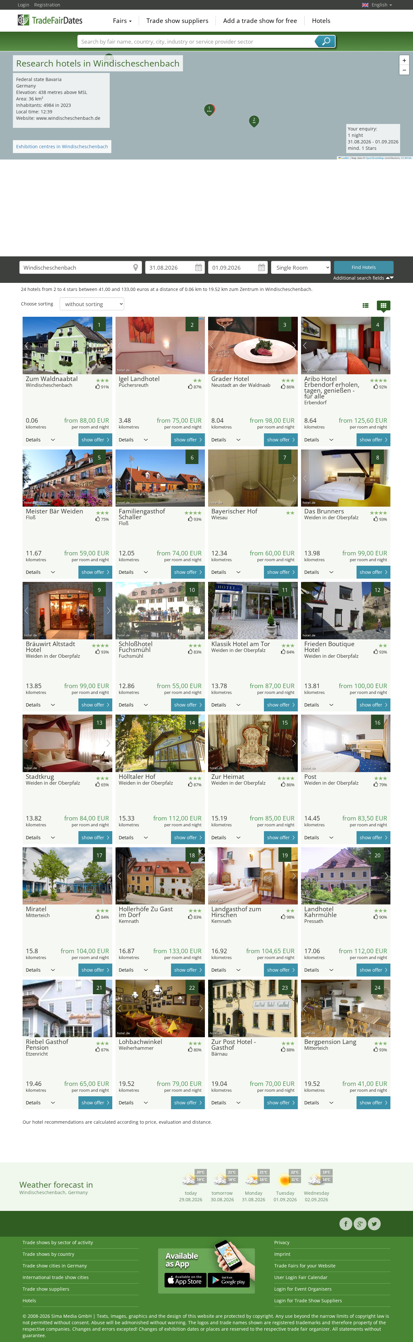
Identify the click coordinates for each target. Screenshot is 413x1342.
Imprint (282, 1254)
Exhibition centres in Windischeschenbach (62, 146)
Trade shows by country (48, 1254)
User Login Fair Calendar (300, 1277)
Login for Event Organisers (303, 1289)
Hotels (321, 20)
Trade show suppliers (177, 20)
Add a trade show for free (260, 20)
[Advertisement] (206, 208)
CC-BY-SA (406, 158)
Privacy (281, 1242)
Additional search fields (358, 278)
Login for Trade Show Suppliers (308, 1300)
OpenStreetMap (375, 158)
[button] (205, 106)
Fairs (120, 20)
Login (23, 5)
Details (33, 440)
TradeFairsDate (50, 20)
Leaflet (345, 158)
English (380, 5)
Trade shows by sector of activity (58, 1242)
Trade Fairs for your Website (305, 1266)
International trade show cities (56, 1277)
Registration (47, 5)
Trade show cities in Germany (55, 1266)
